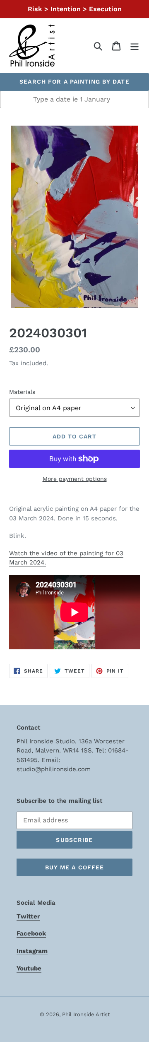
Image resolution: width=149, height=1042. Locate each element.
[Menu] (134, 45)
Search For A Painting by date (74, 81)
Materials (22, 392)
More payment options (75, 478)
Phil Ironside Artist (86, 1014)
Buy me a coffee (74, 867)
